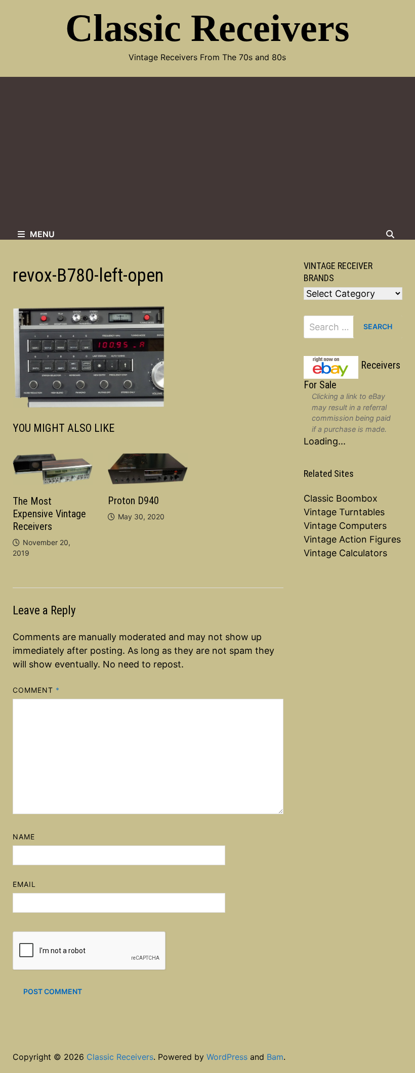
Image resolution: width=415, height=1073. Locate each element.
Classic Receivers (207, 28)
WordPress (226, 1057)
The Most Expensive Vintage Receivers (49, 513)
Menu (42, 234)
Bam (275, 1057)
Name (24, 836)
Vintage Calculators (345, 553)
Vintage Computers (345, 525)
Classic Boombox (341, 498)
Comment (36, 690)
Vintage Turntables (344, 512)
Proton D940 (133, 501)
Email (24, 884)
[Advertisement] (207, 152)
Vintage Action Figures (352, 539)
